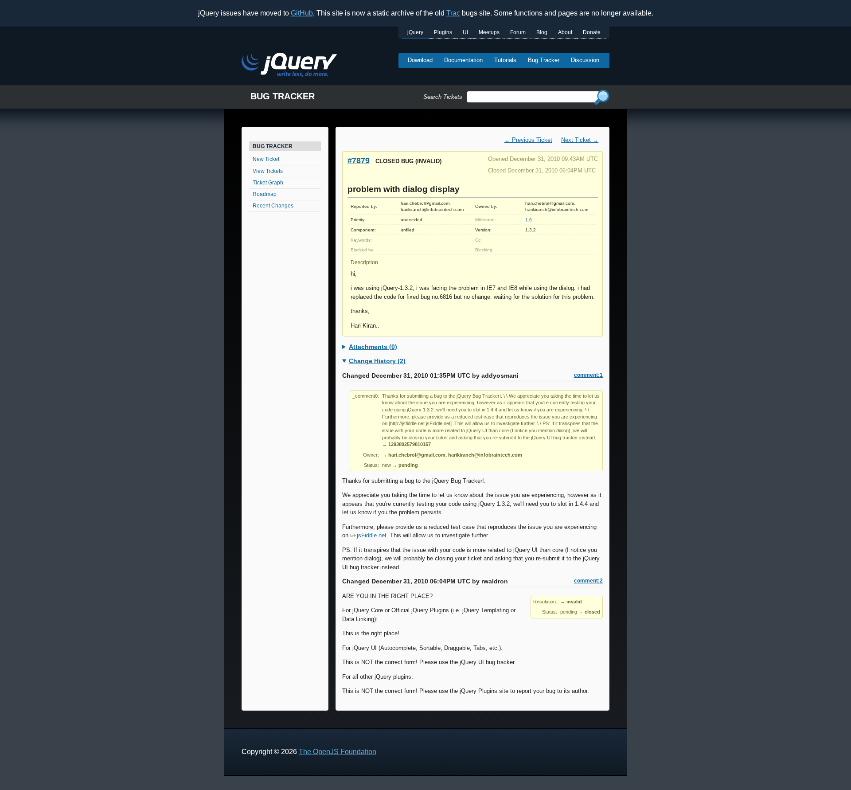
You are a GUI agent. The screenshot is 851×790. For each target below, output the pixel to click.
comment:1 (588, 375)
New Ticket (266, 159)
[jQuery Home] (289, 66)
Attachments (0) (373, 346)
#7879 (358, 160)
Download (420, 60)
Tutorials (505, 60)
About (565, 32)
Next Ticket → (579, 140)
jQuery (415, 32)
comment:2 (588, 581)
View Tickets (268, 171)
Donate (592, 32)
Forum (518, 32)
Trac (453, 13)
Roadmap (265, 194)
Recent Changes (273, 206)
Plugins (443, 32)
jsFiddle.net (371, 535)
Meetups (489, 32)
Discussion (585, 60)
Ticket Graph (268, 183)
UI (465, 32)
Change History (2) (377, 360)
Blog (541, 32)
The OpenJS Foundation (337, 751)
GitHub (302, 13)
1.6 (528, 219)
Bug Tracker (543, 60)
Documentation (463, 60)
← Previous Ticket (528, 140)
